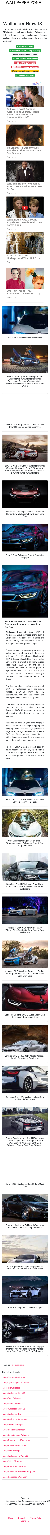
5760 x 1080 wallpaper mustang (25, 71)
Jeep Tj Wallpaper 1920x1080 (16, 1382)
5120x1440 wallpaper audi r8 (25, 54)
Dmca (10, 1518)
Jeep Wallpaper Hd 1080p (14, 1393)
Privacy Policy (36, 1518)
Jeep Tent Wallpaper (12, 1398)
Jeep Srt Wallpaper (11, 1387)
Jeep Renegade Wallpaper (15, 1476)
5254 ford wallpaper (25, 46)
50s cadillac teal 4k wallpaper (25, 58)
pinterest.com (18, 1364)
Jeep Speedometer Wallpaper (16, 1435)
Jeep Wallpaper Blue (12, 1414)
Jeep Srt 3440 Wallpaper (14, 1377)
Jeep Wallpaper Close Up (14, 1408)
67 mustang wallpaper (25, 75)
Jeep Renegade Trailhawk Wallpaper (19, 1471)
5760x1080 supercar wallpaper (25, 67)
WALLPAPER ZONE (23, 2)
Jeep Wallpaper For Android (15, 1455)
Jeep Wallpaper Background (15, 1419)
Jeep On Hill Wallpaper (13, 1424)
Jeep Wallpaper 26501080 (14, 1466)
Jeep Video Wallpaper (12, 1461)
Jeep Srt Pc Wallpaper (13, 1403)
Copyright (25, 1520)
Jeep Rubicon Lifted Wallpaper (16, 1440)
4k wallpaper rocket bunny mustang (25, 50)
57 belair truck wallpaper (24, 63)
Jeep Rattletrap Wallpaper (14, 1445)
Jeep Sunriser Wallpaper (14, 1429)
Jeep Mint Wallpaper (12, 1450)
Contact (21, 1518)
